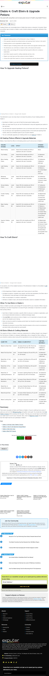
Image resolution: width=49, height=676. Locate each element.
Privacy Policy (29, 615)
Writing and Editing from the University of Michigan (29, 472)
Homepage (5, 621)
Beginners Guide (33, 415)
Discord (28, 631)
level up (34, 134)
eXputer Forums (22, 525)
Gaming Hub (6, 629)
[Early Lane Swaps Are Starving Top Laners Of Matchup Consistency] (4, 565)
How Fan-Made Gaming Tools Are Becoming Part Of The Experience (25, 569)
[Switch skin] (47, 6)
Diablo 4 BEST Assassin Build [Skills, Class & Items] (7, 512)
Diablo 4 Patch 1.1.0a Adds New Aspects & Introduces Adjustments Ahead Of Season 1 (24, 513)
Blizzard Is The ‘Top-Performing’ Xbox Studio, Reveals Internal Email (25, 537)
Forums (28, 629)
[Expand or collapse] (37, 64)
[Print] (31, 457)
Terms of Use (29, 619)
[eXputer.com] (24, 2)
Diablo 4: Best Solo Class (9, 429)
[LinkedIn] (23, 457)
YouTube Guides (30, 633)
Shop (4, 631)
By (1, 20)
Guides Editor (12, 465)
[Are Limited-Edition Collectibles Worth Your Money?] (4, 560)
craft (46, 285)
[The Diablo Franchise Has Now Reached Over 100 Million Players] (4, 545)
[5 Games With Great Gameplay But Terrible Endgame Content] (4, 550)
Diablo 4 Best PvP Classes (9, 431)
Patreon (5, 633)
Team (4, 617)
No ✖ (28, 438)
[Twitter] (20, 457)
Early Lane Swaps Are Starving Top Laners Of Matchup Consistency (25, 564)
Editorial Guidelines (7, 619)
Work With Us (29, 635)
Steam (35, 475)
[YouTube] (11, 664)
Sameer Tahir (4, 20)
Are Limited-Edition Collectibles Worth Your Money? (21, 558)
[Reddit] (25, 457)
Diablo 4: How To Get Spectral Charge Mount (14, 427)
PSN (31, 475)
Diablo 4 (4, 449)
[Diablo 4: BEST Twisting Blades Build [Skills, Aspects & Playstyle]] (24, 491)
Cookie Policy (29, 617)
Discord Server (32, 525)
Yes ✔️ (20, 438)
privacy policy (18, 591)
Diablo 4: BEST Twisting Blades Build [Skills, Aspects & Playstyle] (24, 497)
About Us (5, 615)
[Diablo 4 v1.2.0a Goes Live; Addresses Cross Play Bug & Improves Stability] (40, 491)
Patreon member (37, 600)
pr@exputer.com (16, 657)
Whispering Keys (17, 411)
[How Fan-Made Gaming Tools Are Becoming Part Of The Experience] (4, 571)
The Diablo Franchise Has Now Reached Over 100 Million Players (24, 543)
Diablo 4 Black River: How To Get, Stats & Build (7, 497)
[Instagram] (14, 664)
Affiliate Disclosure (30, 621)
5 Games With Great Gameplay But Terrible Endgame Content (23, 548)
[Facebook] (17, 457)
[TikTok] (16, 664)
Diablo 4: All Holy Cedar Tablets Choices (13, 425)
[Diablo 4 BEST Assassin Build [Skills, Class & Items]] (7, 506)
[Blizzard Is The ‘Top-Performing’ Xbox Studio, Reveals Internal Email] (4, 539)
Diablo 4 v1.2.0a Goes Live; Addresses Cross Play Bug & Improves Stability (40, 497)
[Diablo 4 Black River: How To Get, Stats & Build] (7, 491)
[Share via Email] (28, 457)
